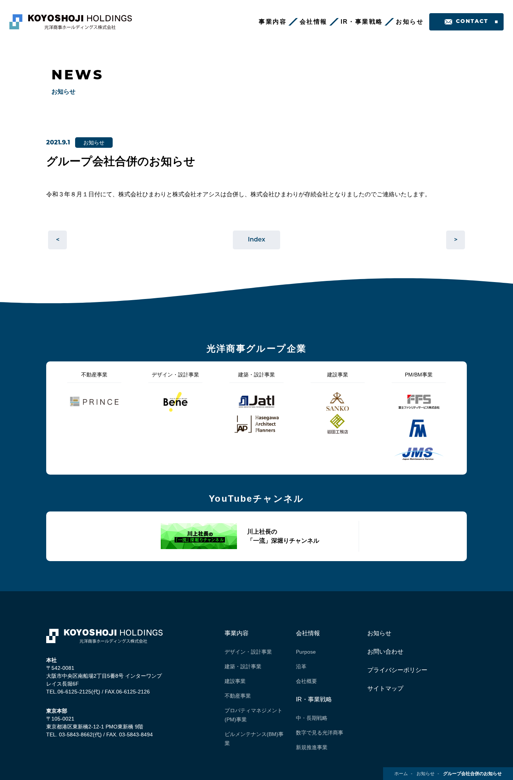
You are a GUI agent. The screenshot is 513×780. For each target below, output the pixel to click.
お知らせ (410, 21)
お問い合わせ (385, 651)
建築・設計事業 (243, 666)
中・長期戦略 (311, 718)
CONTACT (472, 21)
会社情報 (313, 21)
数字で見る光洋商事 (319, 733)
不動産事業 (238, 696)
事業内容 (273, 21)
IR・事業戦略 (362, 21)
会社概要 (306, 681)
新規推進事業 (311, 747)
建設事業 (235, 681)
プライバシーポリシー (397, 670)
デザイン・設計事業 (248, 652)
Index (256, 240)
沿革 (301, 666)
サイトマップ (385, 688)
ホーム (401, 773)
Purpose (306, 652)
